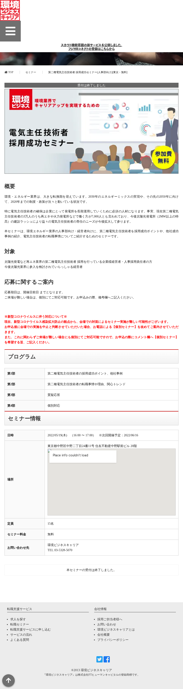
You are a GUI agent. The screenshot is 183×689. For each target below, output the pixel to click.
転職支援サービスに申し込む (30, 629)
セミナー (30, 72)
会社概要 (103, 634)
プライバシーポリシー (113, 639)
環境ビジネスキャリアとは (116, 629)
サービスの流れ (21, 634)
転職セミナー (19, 624)
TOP (10, 72)
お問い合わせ (106, 624)
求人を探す (18, 619)
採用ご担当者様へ (109, 619)
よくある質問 (19, 639)
